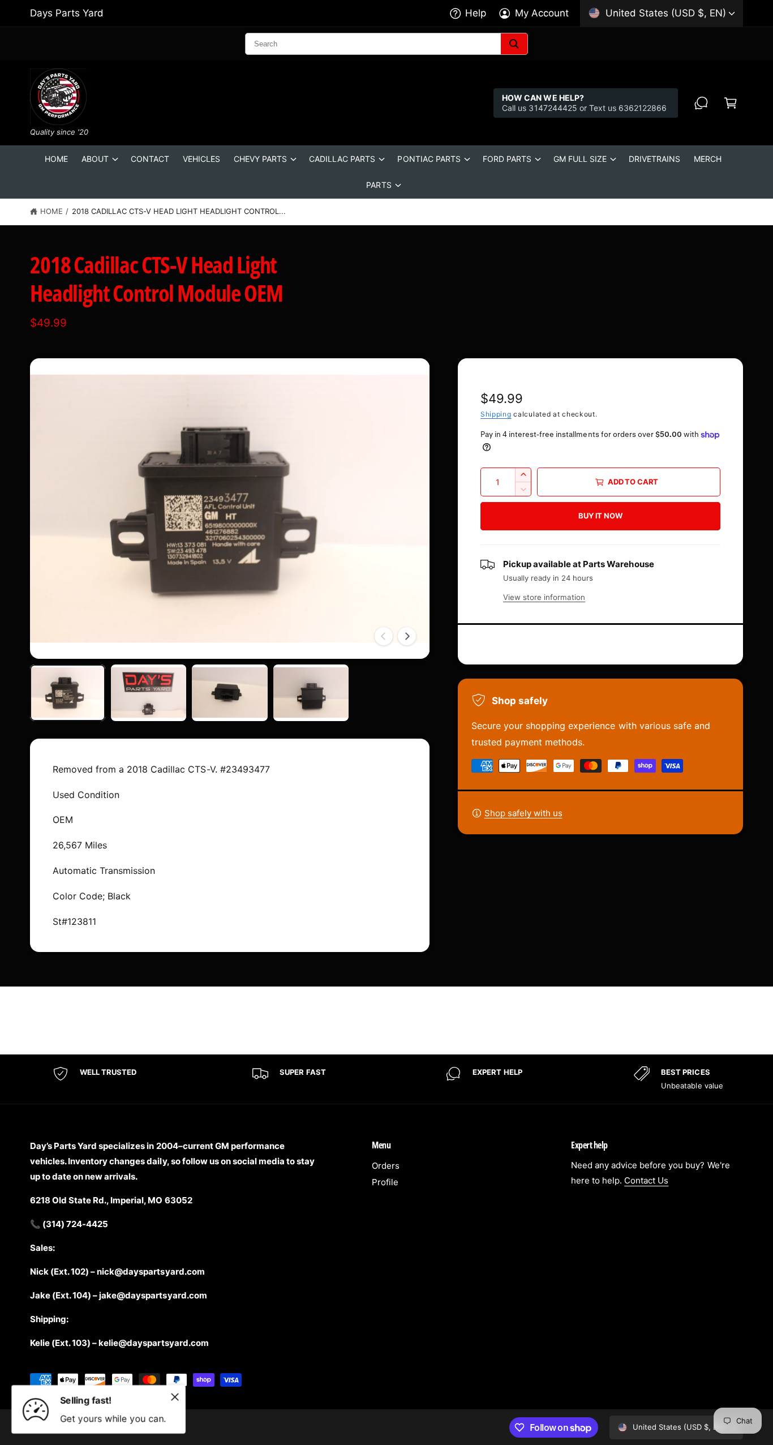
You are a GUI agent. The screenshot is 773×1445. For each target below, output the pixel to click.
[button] (730, 103)
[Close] (175, 1397)
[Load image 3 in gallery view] (229, 692)
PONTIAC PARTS (428, 159)
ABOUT (95, 159)
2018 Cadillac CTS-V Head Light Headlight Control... (179, 211)
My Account (542, 13)
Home (51, 211)
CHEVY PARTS (260, 159)
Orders (386, 1165)
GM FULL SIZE (580, 159)
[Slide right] (407, 636)
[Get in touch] (701, 103)
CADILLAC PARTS (342, 159)
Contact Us (646, 1180)
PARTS (378, 185)
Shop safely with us (523, 813)
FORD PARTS (507, 159)
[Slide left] (384, 636)
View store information (544, 597)
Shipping (496, 414)
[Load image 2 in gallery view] (148, 692)
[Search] (514, 43)
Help (475, 13)
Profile (385, 1182)
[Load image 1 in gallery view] (67, 692)
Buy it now (600, 515)
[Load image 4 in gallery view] (311, 692)
